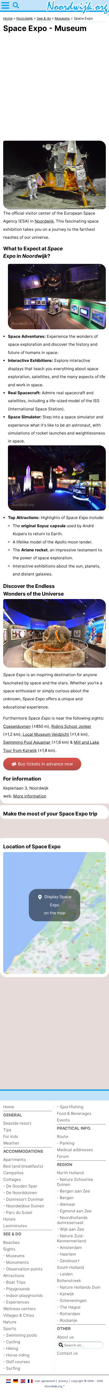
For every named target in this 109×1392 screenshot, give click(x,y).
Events (63, 1120)
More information (29, 796)
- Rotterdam (68, 1313)
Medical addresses (75, 1149)
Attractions (13, 1275)
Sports (9, 1328)
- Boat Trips (14, 1282)
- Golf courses (16, 1361)
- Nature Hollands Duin (79, 1287)
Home (8, 1106)
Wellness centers (19, 1308)
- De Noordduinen (20, 1192)
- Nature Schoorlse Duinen (75, 1182)
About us (65, 1337)
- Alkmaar (66, 1204)
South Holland (70, 1267)
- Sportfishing (70, 1106)
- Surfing (11, 1368)
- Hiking (10, 1348)
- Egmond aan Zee (74, 1210)
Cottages (12, 1179)
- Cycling (11, 1341)
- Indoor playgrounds (23, 1295)
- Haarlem (66, 1254)
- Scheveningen (72, 1300)
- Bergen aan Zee (73, 1191)
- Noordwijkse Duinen (23, 1205)
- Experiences (16, 1302)
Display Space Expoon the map (57, 905)
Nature (9, 1321)
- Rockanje (67, 1320)
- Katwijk (65, 1293)
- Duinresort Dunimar (23, 1199)
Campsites (13, 1172)
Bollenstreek (69, 1280)
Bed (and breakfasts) (23, 1166)
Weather (11, 1143)
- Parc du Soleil (17, 1212)
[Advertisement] (54, 828)
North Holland (70, 1172)
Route (62, 1136)
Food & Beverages (74, 1113)
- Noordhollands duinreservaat (72, 1220)
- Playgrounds (16, 1288)
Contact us (67, 1353)
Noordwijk (44, 221)
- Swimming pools (20, 1335)
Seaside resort (17, 1123)
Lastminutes (15, 1225)
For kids (10, 1136)
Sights (9, 1249)
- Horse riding (16, 1355)
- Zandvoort (68, 1260)
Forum (63, 1156)
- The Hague (69, 1307)
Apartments (14, 1159)
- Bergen (65, 1197)
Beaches (11, 1242)
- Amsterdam (69, 1247)
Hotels (9, 1219)
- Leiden (65, 1273)
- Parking (65, 1143)
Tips (7, 1129)
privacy (63, 1380)
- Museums (14, 1255)
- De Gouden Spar (20, 1186)
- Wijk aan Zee (70, 1229)
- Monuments (16, 1262)
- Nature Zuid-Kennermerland (71, 1238)
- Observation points (23, 1268)
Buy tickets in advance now (45, 763)
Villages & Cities (18, 1315)
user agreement (45, 1380)
